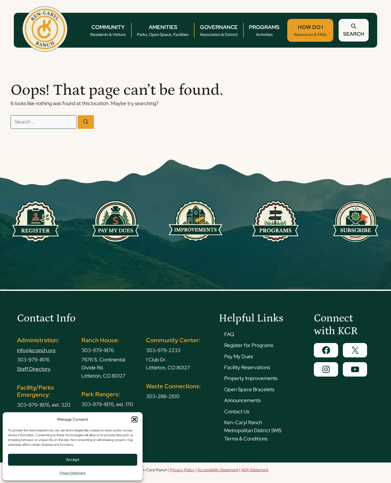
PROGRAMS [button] (264, 30)
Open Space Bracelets (249, 389)
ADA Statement (254, 470)
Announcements (242, 400)
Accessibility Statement (217, 470)
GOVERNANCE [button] (219, 30)
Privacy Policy (182, 470)
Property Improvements (250, 378)
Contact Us (236, 411)
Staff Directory (34, 369)
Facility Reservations (247, 367)
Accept (72, 459)
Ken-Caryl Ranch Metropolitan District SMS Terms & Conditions (252, 430)
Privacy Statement (73, 473)
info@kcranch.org (36, 350)
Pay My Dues (238, 356)
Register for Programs (248, 345)
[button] (134, 419)
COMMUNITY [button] (108, 30)
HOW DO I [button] (310, 30)
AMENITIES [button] (163, 30)
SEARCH (353, 34)
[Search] (86, 122)
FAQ (229, 334)
